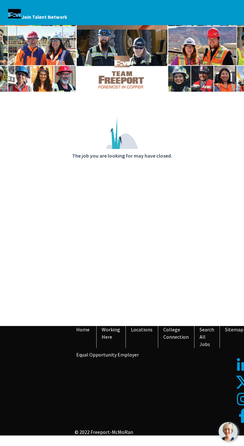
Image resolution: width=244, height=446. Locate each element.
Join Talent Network (44, 17)
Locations (141, 329)
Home (83, 329)
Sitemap (234, 329)
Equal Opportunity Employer (107, 354)
